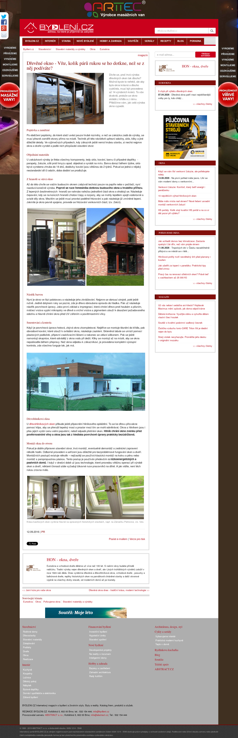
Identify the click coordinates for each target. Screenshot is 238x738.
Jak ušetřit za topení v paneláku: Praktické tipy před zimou (182, 267)
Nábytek (27, 685)
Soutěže (159, 659)
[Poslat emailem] (4, 34)
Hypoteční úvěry (97, 635)
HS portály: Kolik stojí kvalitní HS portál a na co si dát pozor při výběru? (183, 211)
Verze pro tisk (137, 539)
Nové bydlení (96, 645)
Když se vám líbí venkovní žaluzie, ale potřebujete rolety (183, 173)
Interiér (26, 665)
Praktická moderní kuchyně (169, 640)
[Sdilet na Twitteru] (4, 16)
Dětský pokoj (29, 681)
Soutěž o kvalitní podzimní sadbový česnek (180, 322)
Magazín (164, 296)
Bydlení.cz (28, 49)
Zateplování (29, 643)
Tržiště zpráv (162, 664)
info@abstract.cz (99, 715)
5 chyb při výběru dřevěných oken (175, 91)
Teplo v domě (162, 644)
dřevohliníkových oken (42, 424)
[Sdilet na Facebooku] (4, 22)
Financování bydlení (100, 627)
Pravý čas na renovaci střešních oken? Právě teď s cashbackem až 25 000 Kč (183, 276)
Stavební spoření (97, 639)
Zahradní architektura (100, 672)
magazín (143, 55)
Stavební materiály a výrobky (78, 601)
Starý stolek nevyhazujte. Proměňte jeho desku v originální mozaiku (182, 338)
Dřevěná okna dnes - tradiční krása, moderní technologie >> (119, 590)
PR (43, 531)
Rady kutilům (95, 676)
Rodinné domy (30, 631)
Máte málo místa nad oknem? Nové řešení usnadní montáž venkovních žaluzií (184, 202)
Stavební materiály (32, 639)
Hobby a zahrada (98, 663)
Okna (38, 601)
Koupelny (27, 673)
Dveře (26, 651)
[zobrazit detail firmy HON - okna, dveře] (33, 568)
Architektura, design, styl (168, 627)
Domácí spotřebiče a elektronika (39, 693)
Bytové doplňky (31, 689)
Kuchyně (27, 669)
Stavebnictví (45, 49)
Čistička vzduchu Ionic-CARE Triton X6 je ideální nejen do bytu (183, 330)
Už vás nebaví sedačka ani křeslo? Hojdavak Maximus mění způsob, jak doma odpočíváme (181, 307)
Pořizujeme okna (51, 601)
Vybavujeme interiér (165, 636)
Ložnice (27, 677)
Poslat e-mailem (118, 539)
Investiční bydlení (98, 631)
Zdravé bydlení (30, 697)
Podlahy (27, 647)
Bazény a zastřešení (99, 668)
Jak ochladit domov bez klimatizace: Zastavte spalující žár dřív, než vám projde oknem (181, 242)
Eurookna (28, 601)
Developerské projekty (100, 650)
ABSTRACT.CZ (164, 669)
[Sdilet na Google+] (4, 28)
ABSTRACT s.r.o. (54, 715)
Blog (157, 655)
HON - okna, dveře (63, 559)
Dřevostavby (29, 635)
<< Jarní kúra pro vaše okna (36, 590)
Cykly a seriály (163, 631)
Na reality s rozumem (100, 654)
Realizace (28, 659)
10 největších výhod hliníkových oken (177, 195)
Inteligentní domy (98, 657)
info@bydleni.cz (101, 711)
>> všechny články (202, 103)
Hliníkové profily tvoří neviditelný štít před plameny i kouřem (184, 258)
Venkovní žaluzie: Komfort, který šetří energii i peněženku (181, 188)
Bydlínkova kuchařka (166, 650)
